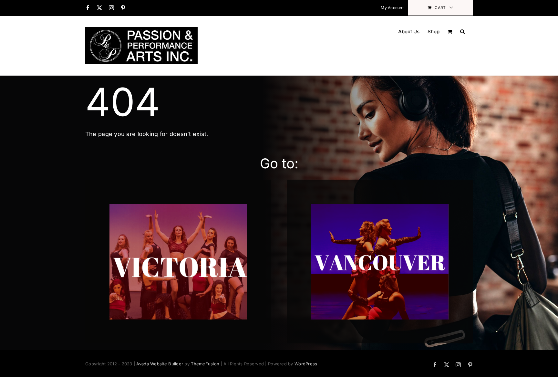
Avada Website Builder (159, 363)
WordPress (305, 363)
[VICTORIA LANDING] (178, 206)
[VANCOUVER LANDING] (380, 206)
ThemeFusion (205, 363)
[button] (462, 31)
